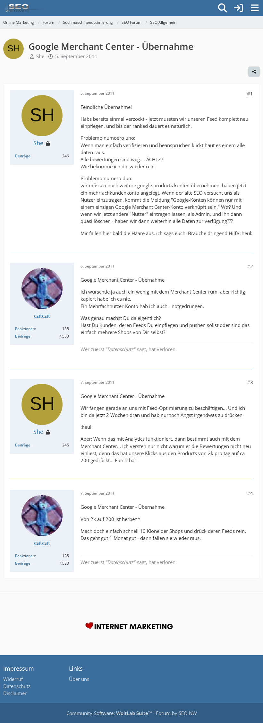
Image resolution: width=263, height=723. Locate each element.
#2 (250, 266)
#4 (250, 493)
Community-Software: (109, 713)
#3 (250, 382)
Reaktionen (25, 328)
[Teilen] (254, 71)
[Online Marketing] (23, 8)
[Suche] (222, 8)
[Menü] (254, 8)
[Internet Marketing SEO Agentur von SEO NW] (131, 627)
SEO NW (188, 713)
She (40, 56)
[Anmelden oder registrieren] (238, 8)
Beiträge (22, 156)
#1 (250, 93)
